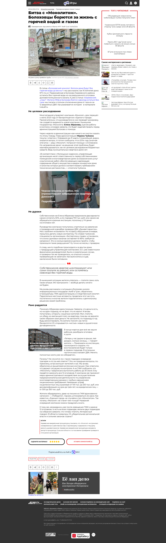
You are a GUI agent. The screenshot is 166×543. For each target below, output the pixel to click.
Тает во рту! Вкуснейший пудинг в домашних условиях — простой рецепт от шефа (123, 74)
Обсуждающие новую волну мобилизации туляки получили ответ (119, 17)
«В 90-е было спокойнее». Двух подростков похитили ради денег (123, 96)
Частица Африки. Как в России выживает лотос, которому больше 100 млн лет (123, 104)
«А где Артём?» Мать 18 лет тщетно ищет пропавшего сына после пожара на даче (123, 89)
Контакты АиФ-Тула (51, 504)
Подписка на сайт (118, 502)
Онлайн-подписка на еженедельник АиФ (95, 502)
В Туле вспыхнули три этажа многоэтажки (119, 53)
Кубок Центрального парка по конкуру (119, 35)
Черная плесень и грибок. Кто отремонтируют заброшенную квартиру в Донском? (67, 193)
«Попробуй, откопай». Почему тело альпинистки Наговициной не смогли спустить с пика (123, 81)
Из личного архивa (72, 77)
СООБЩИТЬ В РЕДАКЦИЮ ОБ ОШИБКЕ (111, 504)
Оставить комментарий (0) (83, 441)
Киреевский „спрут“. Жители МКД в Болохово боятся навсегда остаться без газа (69, 100)
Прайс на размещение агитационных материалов (78, 504)
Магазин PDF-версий (70, 502)
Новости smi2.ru (35, 495)
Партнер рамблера (63, 534)
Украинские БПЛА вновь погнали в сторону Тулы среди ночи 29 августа (119, 26)
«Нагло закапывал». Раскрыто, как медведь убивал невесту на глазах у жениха (124, 67)
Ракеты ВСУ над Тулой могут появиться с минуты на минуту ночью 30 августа (119, 44)
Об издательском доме (52, 502)
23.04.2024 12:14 (33, 9)
